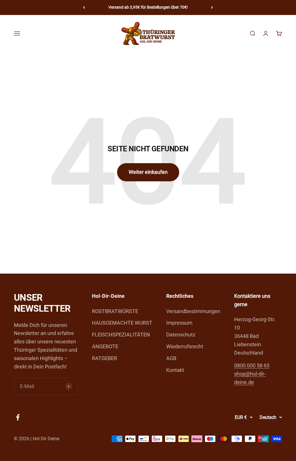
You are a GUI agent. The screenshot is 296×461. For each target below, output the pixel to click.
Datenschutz (180, 335)
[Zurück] (84, 7)
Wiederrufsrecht (184, 346)
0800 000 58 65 (251, 365)
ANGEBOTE (105, 346)
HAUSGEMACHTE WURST (122, 323)
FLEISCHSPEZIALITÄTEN (121, 335)
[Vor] (212, 7)
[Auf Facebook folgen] (18, 417)
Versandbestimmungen (193, 311)
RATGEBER (104, 358)
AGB (171, 358)
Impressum (179, 323)
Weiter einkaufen (148, 172)
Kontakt (175, 370)
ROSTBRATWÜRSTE (115, 311)
